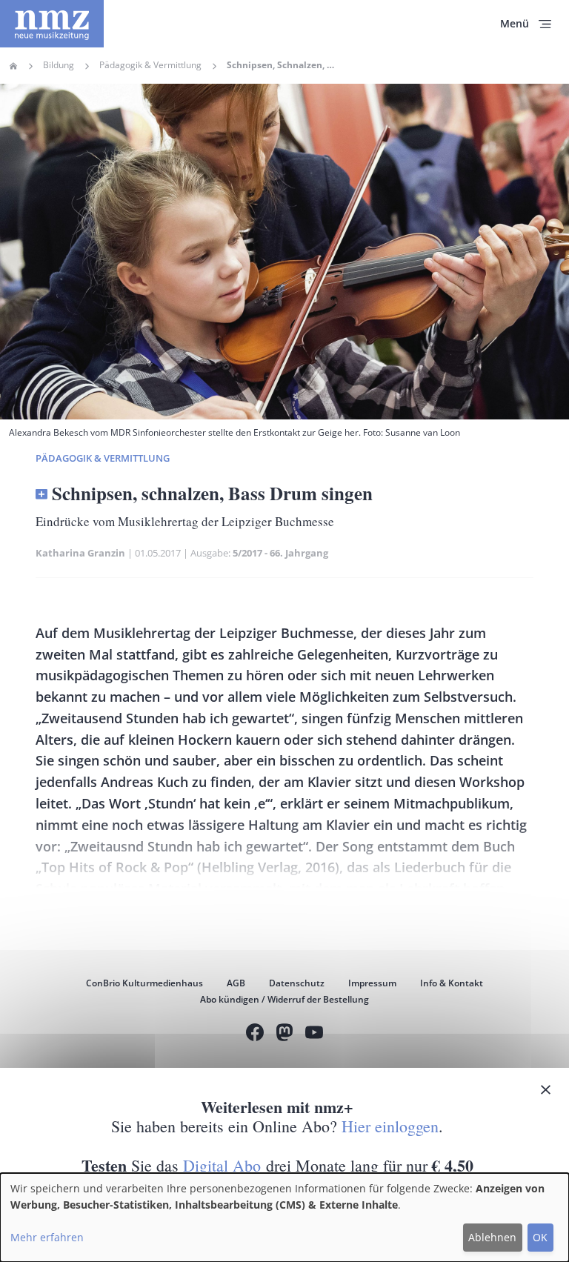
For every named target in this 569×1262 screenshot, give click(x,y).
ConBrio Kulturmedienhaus (144, 983)
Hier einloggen (390, 1126)
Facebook (255, 1034)
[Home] (52, 23)
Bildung (58, 65)
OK (540, 1237)
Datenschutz (297, 983)
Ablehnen (492, 1237)
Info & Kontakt (451, 983)
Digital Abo (222, 1165)
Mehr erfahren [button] (47, 1237)
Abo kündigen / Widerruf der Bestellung (284, 999)
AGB (236, 983)
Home (13, 66)
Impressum (372, 983)
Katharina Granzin (80, 552)
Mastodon (284, 1034)
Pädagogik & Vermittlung (150, 65)
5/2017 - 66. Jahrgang (280, 552)
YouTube (314, 1034)
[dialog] (284, 1217)
